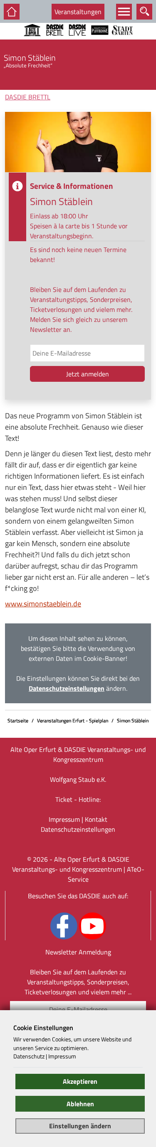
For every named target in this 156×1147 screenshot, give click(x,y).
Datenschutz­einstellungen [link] (78, 829)
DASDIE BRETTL (27, 97)
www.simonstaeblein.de (43, 603)
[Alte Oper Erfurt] (32, 41)
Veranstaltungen (78, 12)
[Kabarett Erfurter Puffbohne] (99, 41)
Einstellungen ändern (80, 1126)
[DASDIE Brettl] (55, 41)
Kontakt (96, 819)
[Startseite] (12, 12)
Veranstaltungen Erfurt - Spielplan (72, 720)
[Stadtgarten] (122, 41)
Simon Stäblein (133, 720)
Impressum (64, 819)
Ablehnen (80, 1104)
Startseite (17, 720)
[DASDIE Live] (77, 41)
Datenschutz (29, 1056)
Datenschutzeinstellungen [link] (66, 688)
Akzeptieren (80, 1081)
